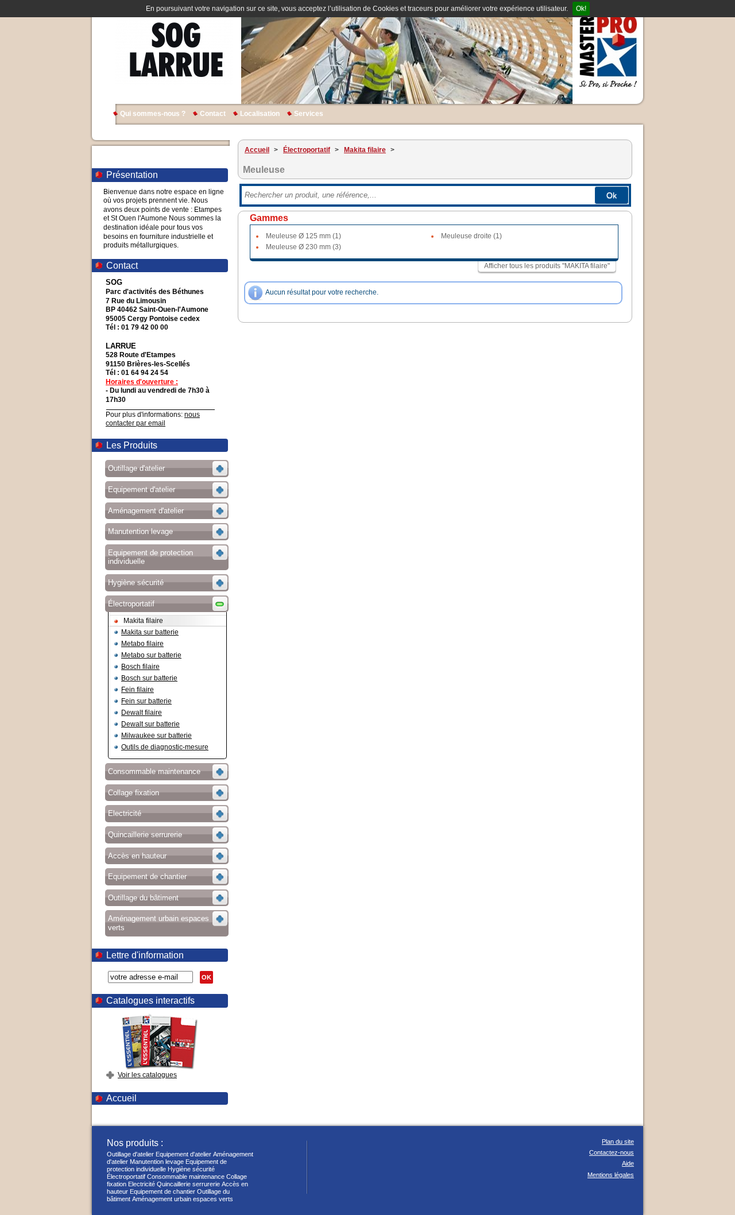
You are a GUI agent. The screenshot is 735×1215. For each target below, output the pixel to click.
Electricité (141, 1184)
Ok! (581, 9)
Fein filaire (137, 690)
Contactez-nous (611, 1152)
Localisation (260, 114)
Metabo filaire (142, 644)
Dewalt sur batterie (150, 724)
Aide (628, 1163)
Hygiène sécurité (191, 1169)
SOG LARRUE (174, 51)
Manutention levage (157, 1161)
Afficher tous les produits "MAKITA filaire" (547, 266)
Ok (611, 195)
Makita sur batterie (150, 632)
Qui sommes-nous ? (152, 114)
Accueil (121, 1098)
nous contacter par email (153, 419)
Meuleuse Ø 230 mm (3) (303, 247)
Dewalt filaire (141, 713)
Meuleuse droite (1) (471, 236)
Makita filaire (143, 621)
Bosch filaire (140, 667)
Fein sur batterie (146, 701)
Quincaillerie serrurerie (188, 1184)
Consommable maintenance (186, 1176)
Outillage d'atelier (130, 1154)
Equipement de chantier (162, 1191)
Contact (213, 114)
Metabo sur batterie (151, 655)
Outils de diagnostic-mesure (164, 747)
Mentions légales (610, 1174)
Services (308, 114)
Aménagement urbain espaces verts (182, 1198)
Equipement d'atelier (183, 1154)
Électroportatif (126, 1176)
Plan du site (618, 1141)
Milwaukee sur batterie (156, 736)
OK (206, 977)
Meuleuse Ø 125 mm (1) (303, 236)
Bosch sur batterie (149, 678)
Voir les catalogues (147, 1075)
